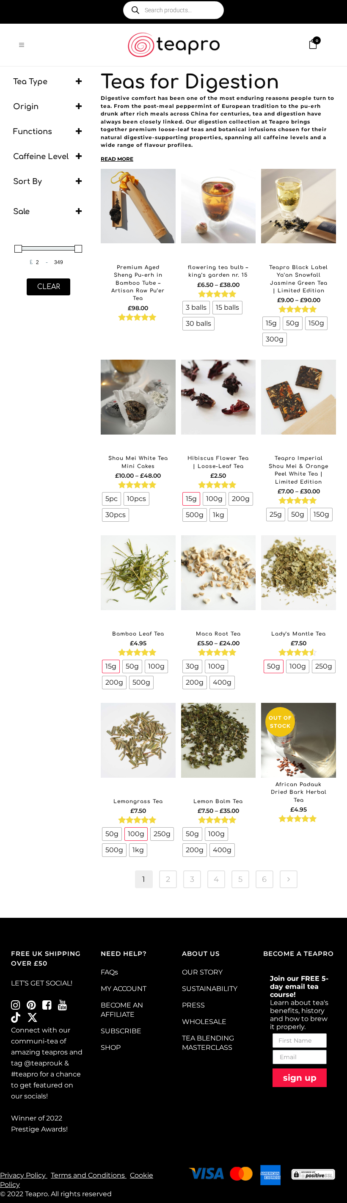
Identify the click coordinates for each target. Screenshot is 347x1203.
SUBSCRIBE (121, 1031)
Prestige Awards (38, 1129)
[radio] (196, 307)
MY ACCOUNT (123, 989)
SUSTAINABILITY (209, 989)
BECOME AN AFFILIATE (122, 1010)
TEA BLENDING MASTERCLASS (208, 1043)
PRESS (193, 1005)
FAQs (109, 972)
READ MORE (117, 159)
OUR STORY (202, 972)
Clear (48, 287)
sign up (300, 1078)
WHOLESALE (204, 1022)
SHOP (111, 1047)
